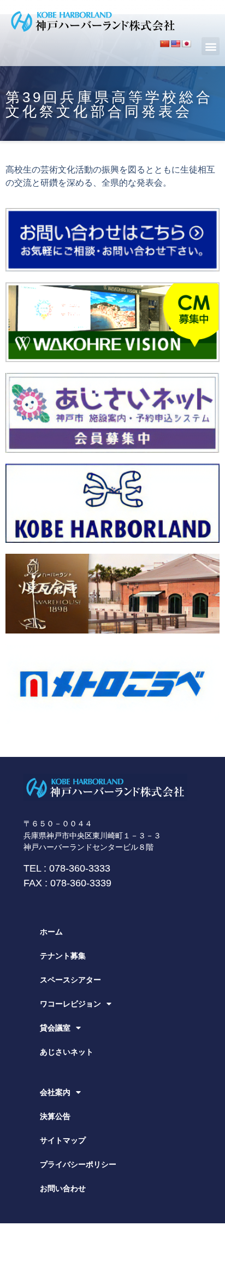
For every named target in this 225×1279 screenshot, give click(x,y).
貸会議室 (55, 1027)
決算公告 (55, 1116)
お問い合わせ (63, 1188)
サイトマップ (63, 1140)
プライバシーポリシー (78, 1164)
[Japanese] (186, 43)
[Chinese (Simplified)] (164, 43)
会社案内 (55, 1092)
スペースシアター (70, 979)
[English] (175, 43)
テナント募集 (63, 955)
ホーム (51, 931)
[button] (211, 46)
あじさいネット (66, 1051)
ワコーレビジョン (70, 1003)
